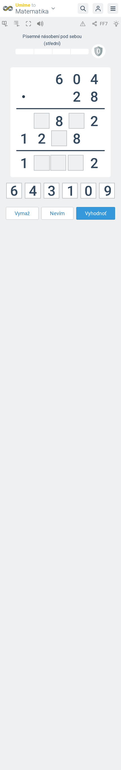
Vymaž (22, 213)
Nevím (57, 213)
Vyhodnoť (95, 213)
